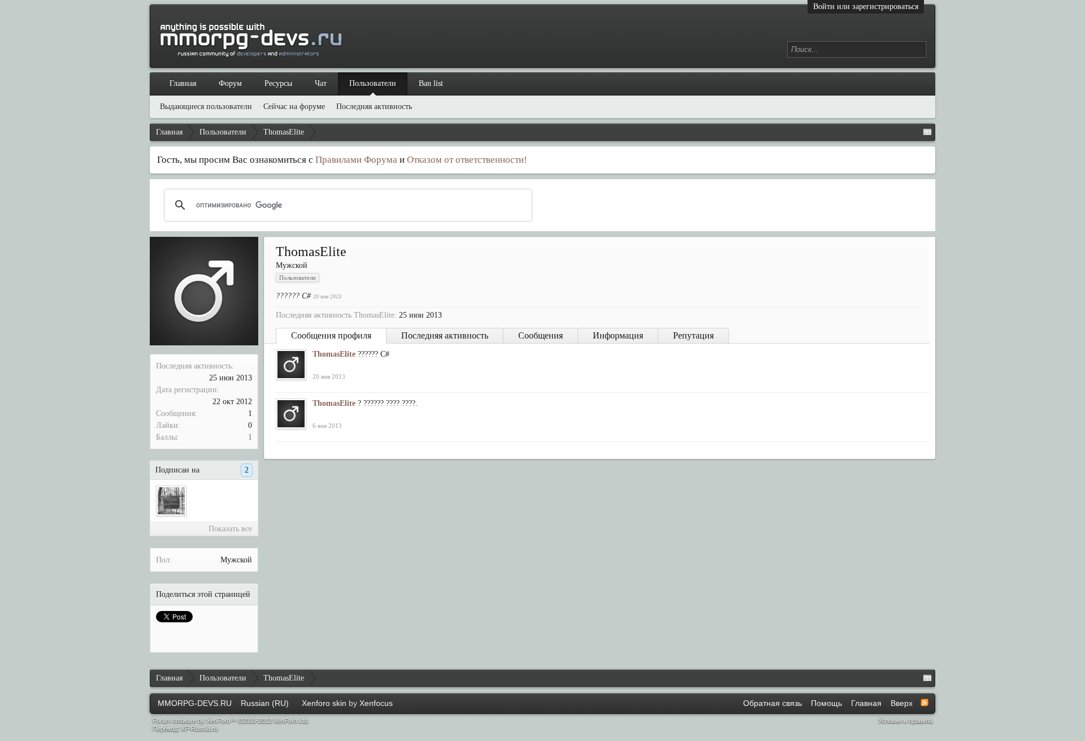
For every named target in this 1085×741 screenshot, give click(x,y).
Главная (183, 83)
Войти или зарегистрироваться (865, 6)
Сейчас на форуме (294, 106)
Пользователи (372, 83)
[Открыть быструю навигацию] (927, 132)
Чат (321, 83)
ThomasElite (334, 354)
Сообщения (540, 335)
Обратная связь (772, 703)
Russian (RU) (265, 703)
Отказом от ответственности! (467, 159)
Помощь (826, 703)
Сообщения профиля (331, 335)
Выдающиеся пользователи (206, 106)
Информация (618, 335)
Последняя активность (444, 335)
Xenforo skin (324, 703)
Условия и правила (905, 720)
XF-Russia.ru (199, 728)
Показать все (230, 529)
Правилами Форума (356, 159)
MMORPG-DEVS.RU (195, 703)
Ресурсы (278, 83)
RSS (924, 702)
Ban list (431, 83)
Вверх (902, 703)
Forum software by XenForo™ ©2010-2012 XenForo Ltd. (231, 720)
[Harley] (171, 501)
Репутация (693, 335)
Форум (230, 83)
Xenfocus (376, 703)
